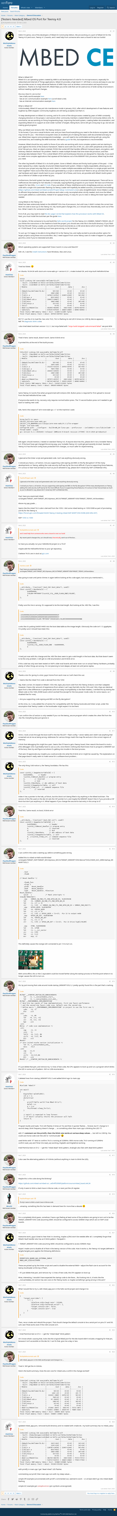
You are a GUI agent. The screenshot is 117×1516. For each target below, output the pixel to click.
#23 (113, 1330)
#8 (114, 561)
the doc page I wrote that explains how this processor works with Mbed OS (74, 214)
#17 (113, 1155)
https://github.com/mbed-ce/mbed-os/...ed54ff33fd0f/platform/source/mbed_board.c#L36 (54, 1183)
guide (68, 139)
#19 (113, 1194)
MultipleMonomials (9, 23)
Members (39, 7)
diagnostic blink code (32, 321)
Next (18, 26)
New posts (4, 11)
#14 (113, 849)
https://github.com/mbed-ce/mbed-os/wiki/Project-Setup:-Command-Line (48, 190)
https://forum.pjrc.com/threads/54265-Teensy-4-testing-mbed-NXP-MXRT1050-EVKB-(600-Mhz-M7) (57, 513)
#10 (113, 712)
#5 (114, 454)
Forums (14, 7)
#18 (113, 1175)
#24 (113, 1352)
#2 (114, 243)
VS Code (47, 185)
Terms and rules (85, 1510)
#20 (113, 1213)
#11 (113, 731)
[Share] (110, 31)
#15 (113, 981)
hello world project (64, 221)
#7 (114, 525)
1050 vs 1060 (27, 518)
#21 (113, 1233)
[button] (31, 7)
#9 (114, 671)
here (42, 96)
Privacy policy (96, 1510)
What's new (25, 7)
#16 (113, 1074)
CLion (38, 185)
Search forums (15, 11)
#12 (113, 762)
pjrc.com (45, 553)
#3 (114, 262)
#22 (113, 1285)
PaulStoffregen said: (27, 478)
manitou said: (24, 566)
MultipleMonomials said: (28, 530)
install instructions (39, 252)
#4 (114, 334)
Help (104, 1510)
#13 (113, 807)
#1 (114, 31)
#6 (114, 474)
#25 (113, 1422)
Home (5, 7)
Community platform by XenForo (58, 1514)
